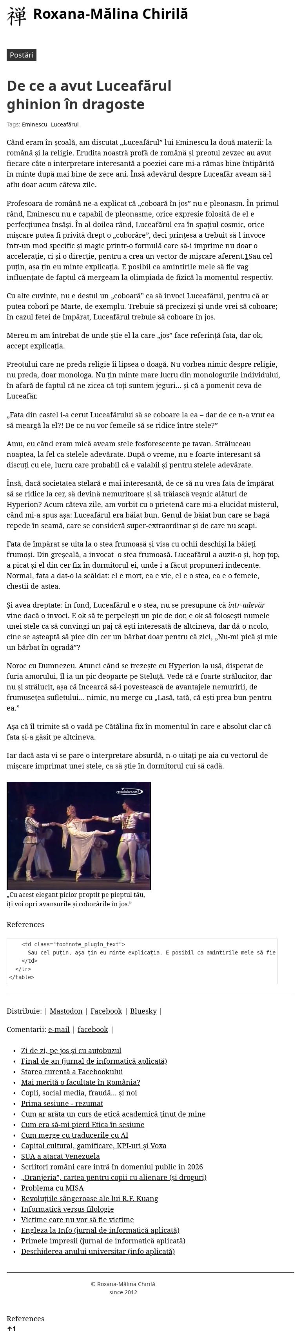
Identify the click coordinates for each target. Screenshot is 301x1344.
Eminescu (34, 124)
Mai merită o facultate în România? (80, 1082)
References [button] (25, 924)
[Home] (16, 16)
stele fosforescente (149, 443)
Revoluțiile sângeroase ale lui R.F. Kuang (89, 1198)
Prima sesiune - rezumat (62, 1103)
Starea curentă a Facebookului (72, 1071)
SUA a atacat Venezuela (60, 1156)
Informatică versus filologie (67, 1209)
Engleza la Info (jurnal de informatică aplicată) (100, 1230)
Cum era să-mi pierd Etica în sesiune (83, 1124)
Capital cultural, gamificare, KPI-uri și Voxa (94, 1145)
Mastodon (66, 1011)
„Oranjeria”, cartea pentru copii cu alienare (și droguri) (114, 1177)
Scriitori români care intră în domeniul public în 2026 (112, 1166)
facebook (93, 1029)
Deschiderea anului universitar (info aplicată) (98, 1251)
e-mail (59, 1029)
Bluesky (143, 1011)
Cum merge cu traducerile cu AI (75, 1135)
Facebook (106, 1011)
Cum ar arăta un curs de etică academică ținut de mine (113, 1113)
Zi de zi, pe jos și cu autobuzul (71, 1050)
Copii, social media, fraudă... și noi (79, 1092)
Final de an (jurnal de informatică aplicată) (94, 1061)
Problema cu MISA (52, 1187)
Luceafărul (65, 124)
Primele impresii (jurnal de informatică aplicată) (103, 1240)
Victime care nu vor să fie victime (77, 1219)
